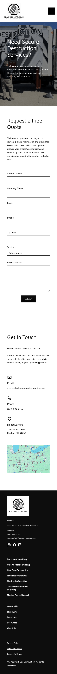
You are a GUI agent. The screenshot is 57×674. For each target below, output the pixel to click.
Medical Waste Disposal (18, 595)
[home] (14, 11)
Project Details (15, 262)
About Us (11, 628)
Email (10, 202)
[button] (51, 11)
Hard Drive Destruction (17, 570)
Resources (12, 622)
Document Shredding (17, 559)
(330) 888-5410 (15, 408)
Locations (12, 617)
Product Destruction (17, 575)
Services (11, 247)
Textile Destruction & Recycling (17, 588)
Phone (10, 217)
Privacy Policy (13, 643)
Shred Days (12, 611)
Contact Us (12, 606)
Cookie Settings (14, 654)
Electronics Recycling (17, 581)
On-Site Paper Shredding (18, 564)
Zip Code (11, 232)
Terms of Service (14, 648)
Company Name (15, 188)
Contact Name (14, 173)
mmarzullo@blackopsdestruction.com (26, 387)
